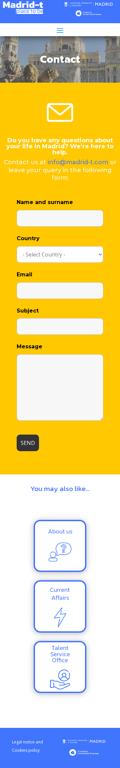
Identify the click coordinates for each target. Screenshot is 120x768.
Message (29, 346)
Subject (28, 311)
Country (28, 238)
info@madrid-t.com (78, 162)
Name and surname (45, 202)
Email (24, 274)
